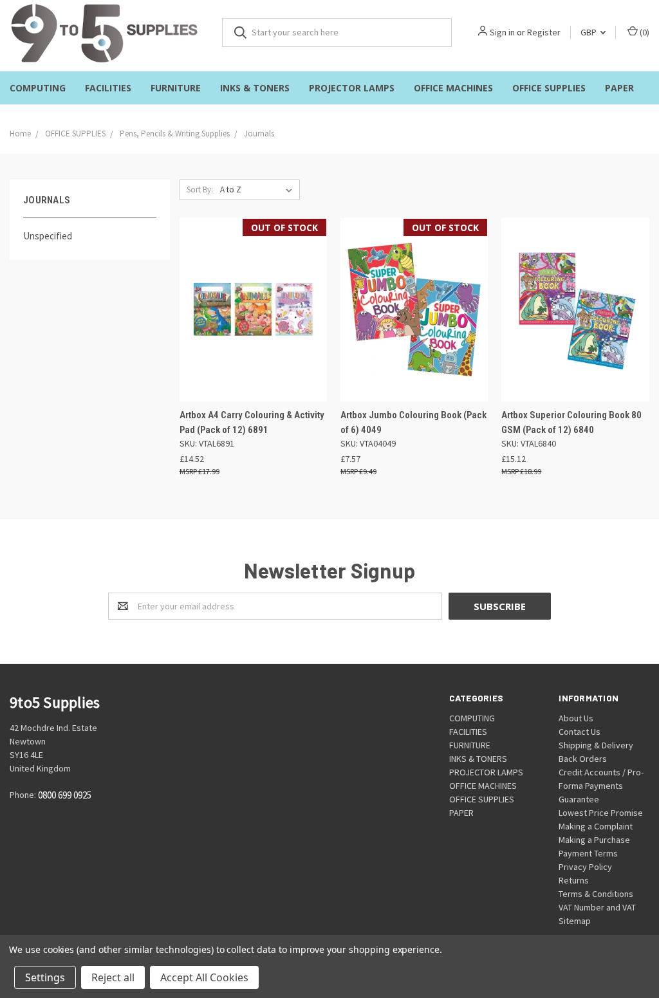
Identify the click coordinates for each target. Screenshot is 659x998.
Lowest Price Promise (601, 812)
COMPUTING (38, 88)
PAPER (619, 88)
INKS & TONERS (255, 88)
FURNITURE (176, 88)
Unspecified (47, 236)
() (643, 32)
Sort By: (200, 189)
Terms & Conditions (596, 894)
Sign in (502, 32)
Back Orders (583, 758)
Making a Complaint (596, 826)
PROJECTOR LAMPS (351, 88)
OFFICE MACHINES (453, 88)
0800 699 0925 (64, 796)
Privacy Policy (585, 867)
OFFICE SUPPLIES (549, 88)
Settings (45, 977)
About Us (576, 718)
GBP (589, 32)
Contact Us (579, 731)
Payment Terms (588, 853)
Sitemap (575, 921)
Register (544, 32)
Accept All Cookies (204, 977)
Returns (574, 880)
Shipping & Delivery (596, 745)
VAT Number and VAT (597, 907)
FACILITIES (108, 88)
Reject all (113, 977)
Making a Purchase (594, 840)
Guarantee (579, 799)
